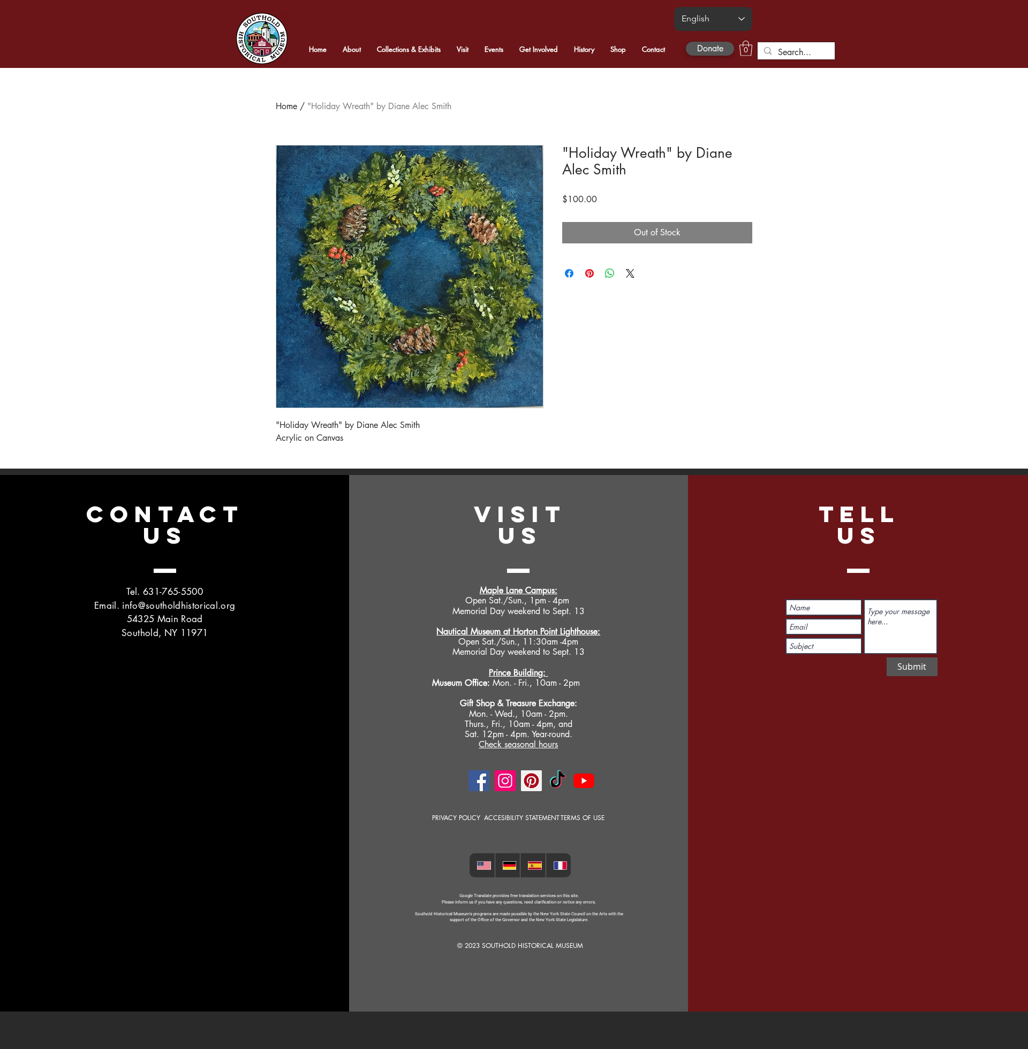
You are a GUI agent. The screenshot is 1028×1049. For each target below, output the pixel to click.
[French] (558, 865)
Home (286, 106)
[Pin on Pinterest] (589, 273)
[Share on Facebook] (569, 273)
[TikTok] (557, 780)
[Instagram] (505, 780)
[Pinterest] (531, 780)
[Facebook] (478, 780)
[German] (507, 865)
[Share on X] (630, 273)
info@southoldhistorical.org (178, 605)
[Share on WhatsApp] (609, 273)
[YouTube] (583, 780)
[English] (482, 865)
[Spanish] (533, 865)
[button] (745, 48)
